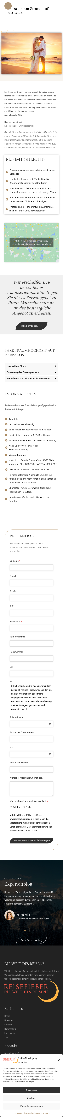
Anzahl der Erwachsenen (22, 732)
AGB (6, 1037)
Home (7, 1016)
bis (11, 747)
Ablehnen (31, 1098)
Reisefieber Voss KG (23, 830)
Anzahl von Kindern (19, 762)
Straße (13, 591)
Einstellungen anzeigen (31, 1106)
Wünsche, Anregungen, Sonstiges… (27, 778)
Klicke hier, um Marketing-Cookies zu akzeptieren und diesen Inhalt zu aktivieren (31, 242)
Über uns (8, 1020)
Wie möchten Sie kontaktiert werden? (29, 801)
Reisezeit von (16, 717)
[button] (58, 1060)
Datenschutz (10, 1028)
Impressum (18, 1113)
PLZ (11, 606)
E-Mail (13, 576)
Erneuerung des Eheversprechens (23, 372)
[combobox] (31, 724)
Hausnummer (16, 652)
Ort (11, 667)
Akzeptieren (31, 1090)
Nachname (16, 621)
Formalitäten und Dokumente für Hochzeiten (28, 378)
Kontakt (8, 1024)
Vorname (15, 561)
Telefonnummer (17, 636)
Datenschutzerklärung (32, 1113)
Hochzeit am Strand (16, 366)
